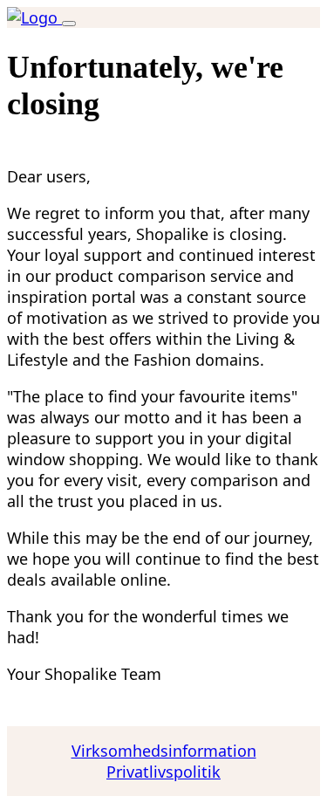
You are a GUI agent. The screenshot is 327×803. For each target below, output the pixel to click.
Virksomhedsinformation (164, 750)
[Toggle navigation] (69, 23)
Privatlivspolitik (163, 771)
